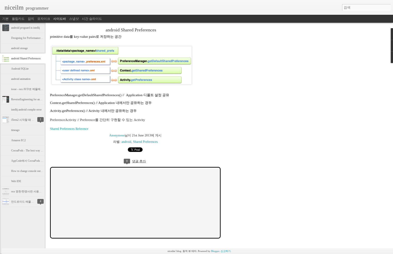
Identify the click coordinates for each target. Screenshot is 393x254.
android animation (20, 78)
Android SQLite (20, 68)
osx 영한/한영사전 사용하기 (27, 191)
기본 (5, 18)
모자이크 (43, 18)
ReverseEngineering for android (28, 99)
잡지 (31, 18)
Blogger (215, 251)
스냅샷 (74, 18)
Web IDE (16, 181)
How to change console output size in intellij (35, 171)
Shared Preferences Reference (69, 129)
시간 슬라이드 (92, 18)
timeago (15, 130)
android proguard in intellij (25, 27)
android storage (19, 48)
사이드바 (59, 18)
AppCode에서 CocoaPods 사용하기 (31, 160)
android (126, 141)
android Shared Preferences (26, 58)
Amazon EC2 (18, 140)
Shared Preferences (145, 141)
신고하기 (226, 251)
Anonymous (117, 135)
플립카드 (18, 18)
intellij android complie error (26, 109)
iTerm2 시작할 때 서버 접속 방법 (30, 119)
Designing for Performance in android (31, 38)
